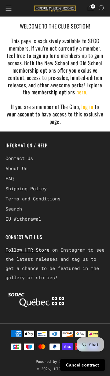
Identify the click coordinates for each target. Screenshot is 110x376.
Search (14, 209)
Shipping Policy (26, 188)
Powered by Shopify (55, 361)
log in (88, 107)
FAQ (10, 178)
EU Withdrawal (23, 219)
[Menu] (9, 8)
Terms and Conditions (33, 199)
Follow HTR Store (28, 250)
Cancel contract (82, 365)
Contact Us (19, 158)
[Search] (101, 8)
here (81, 92)
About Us (17, 168)
